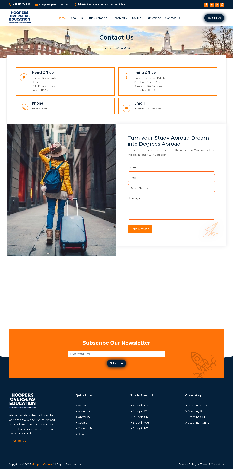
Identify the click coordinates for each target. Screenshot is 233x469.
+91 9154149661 (21, 4)
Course (136, 18)
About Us (77, 18)
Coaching (119, 18)
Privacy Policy (187, 464)
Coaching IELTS (197, 405)
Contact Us (172, 18)
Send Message (140, 228)
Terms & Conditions (212, 464)
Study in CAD (141, 411)
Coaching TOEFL (198, 422)
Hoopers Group (42, 464)
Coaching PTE (196, 411)
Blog (80, 434)
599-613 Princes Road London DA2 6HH (101, 4)
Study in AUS (140, 422)
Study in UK (140, 416)
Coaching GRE (196, 416)
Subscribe (116, 363)
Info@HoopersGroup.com (54, 4)
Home (62, 18)
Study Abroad (96, 18)
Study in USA (140, 405)
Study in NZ (140, 428)
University (154, 18)
